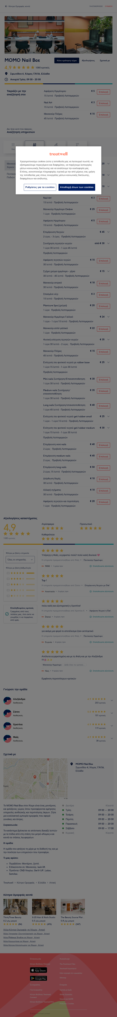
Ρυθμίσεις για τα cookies (40, 187)
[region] (58, 170)
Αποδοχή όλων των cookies (77, 187)
